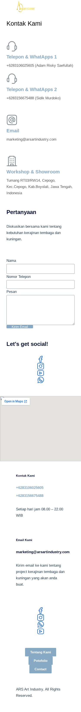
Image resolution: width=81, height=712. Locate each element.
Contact (40, 669)
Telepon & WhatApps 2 (31, 89)
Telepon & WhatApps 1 (31, 57)
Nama (11, 261)
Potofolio (41, 660)
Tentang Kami (40, 652)
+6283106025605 (29, 488)
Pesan (11, 292)
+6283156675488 (29, 496)
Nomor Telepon (18, 277)
